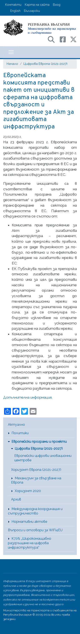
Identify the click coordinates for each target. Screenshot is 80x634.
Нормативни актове (29, 522)
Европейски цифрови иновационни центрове (42, 458)
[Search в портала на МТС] (53, 39)
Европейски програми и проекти (39, 441)
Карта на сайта (37, 4)
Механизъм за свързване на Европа (36, 480)
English (15, 11)
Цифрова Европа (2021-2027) (45, 63)
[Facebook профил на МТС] (65, 39)
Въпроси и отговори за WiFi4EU (35, 530)
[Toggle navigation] (11, 52)
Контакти (13, 4)
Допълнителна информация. (27, 397)
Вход (56, 4)
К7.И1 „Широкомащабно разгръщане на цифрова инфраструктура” (29, 543)
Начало (12, 63)
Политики (20, 433)
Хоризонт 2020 (28, 491)
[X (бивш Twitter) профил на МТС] (73, 39)
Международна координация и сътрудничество (35, 511)
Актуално (16, 425)
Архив (16, 499)
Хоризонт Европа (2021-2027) (36, 470)
